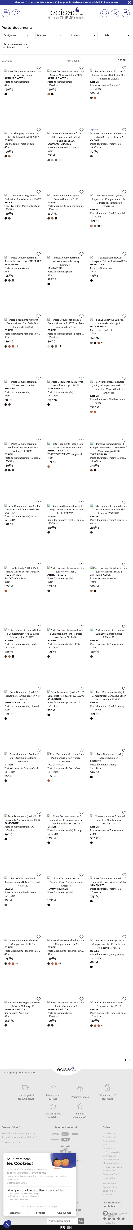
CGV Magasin (109, 1155)
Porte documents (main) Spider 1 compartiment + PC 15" (34, 644)
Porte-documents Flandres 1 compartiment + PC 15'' (32, 950)
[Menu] (127, 1210)
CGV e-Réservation (112, 1151)
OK (81, 1220)
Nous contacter (12, 1142)
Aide (105, 1144)
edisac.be (108, 1190)
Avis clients (111, 1223)
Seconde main (109, 1137)
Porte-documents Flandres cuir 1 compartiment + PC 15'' (77, 950)
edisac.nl (107, 1194)
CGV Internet (109, 1148)
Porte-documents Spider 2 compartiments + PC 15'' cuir (76, 205)
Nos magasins (109, 1133)
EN (69, 1227)
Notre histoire (109, 1140)
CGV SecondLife (111, 1159)
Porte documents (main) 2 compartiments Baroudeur (75, 830)
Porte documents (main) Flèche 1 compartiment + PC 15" (77, 644)
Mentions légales (111, 1163)
